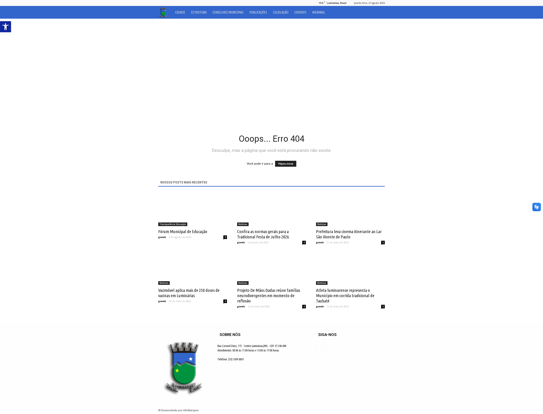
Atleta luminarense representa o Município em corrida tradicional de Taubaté (345, 295)
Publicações (258, 12)
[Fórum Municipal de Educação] (192, 209)
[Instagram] (168, 3)
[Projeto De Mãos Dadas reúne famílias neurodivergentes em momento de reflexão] (271, 268)
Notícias (242, 224)
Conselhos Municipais (228, 12)
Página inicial (285, 163)
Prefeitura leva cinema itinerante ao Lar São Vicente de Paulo (349, 234)
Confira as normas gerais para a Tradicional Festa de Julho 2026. (263, 234)
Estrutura (199, 12)
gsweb (162, 237)
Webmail (318, 12)
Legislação (280, 12)
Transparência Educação (173, 224)
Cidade (180, 12)
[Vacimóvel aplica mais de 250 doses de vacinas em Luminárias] (192, 268)
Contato (300, 12)
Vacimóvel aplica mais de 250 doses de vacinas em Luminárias (189, 293)
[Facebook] (161, 3)
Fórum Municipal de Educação (182, 231)
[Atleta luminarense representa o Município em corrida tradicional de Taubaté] (350, 268)
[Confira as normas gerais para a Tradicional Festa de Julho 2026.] (271, 209)
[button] (380, 12)
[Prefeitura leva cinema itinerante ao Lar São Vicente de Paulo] (350, 209)
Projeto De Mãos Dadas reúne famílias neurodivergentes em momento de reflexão (268, 295)
